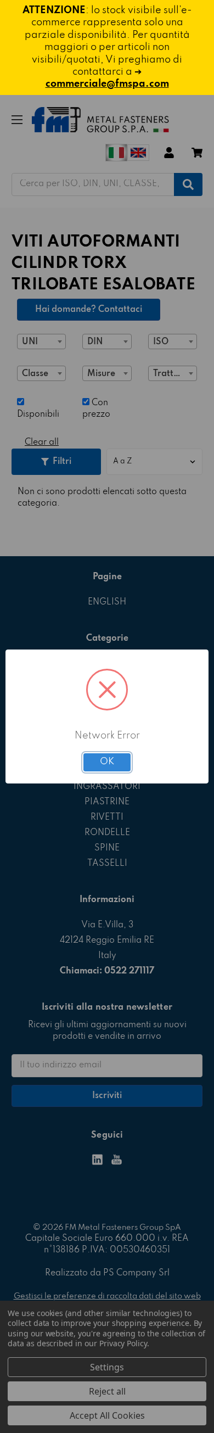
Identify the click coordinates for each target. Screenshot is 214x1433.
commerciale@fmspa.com (107, 84)
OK (107, 761)
